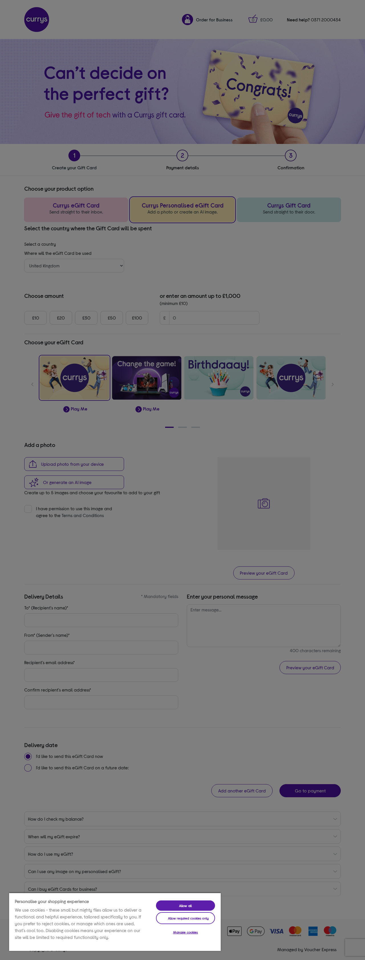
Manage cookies (185, 932)
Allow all (185, 906)
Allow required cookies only (188, 918)
